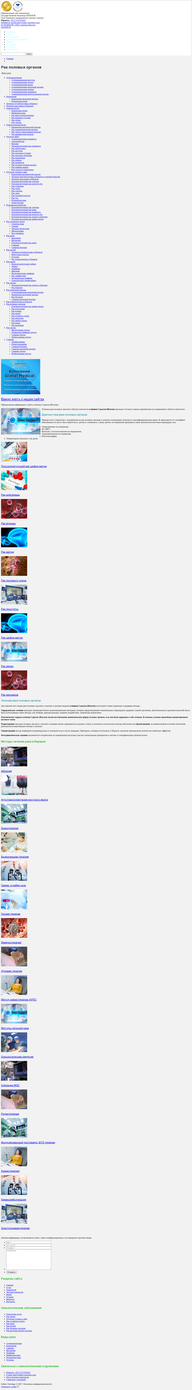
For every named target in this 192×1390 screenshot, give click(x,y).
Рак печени (16, 160)
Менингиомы (17, 231)
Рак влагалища (18, 309)
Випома (15, 144)
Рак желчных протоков (21, 155)
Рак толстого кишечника (22, 170)
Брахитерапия (9, 828)
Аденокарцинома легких (22, 82)
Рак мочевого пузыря (20, 118)
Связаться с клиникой (16, 1379)
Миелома (15, 271)
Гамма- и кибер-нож (13, 885)
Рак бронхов (16, 287)
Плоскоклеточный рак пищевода (26, 146)
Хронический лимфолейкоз (23, 280)
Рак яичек (15, 323)
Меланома (16, 240)
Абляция (6, 771)
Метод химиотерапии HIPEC (19, 999)
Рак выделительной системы (19, 1331)
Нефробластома (18, 113)
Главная (10, 31)
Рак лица (15, 193)
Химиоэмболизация (13, 1199)
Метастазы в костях (20, 254)
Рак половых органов (15, 304)
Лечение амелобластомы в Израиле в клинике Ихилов (35, 177)
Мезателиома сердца (20, 330)
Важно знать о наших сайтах (22, 399)
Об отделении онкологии (17, 1377)
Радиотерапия (10, 1113)
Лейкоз (14, 266)
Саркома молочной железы (23, 299)
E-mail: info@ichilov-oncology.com (21, 1375)
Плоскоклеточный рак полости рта (27, 184)
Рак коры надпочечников (22, 115)
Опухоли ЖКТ (12, 137)
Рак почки (16, 120)
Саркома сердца (18, 335)
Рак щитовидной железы (22, 134)
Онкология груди (14, 1314)
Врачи (9, 41)
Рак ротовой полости (20, 195)
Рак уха (14, 198)
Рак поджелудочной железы (23, 165)
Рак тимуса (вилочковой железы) (26, 132)
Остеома (15, 257)
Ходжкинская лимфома (21, 278)
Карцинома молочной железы (24, 99)
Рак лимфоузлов (18, 276)
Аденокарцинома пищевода (23, 92)
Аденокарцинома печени (22, 89)
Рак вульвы (16, 311)
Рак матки (16, 313)
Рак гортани (16, 191)
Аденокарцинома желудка (23, 80)
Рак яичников (17, 325)
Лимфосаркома (18, 342)
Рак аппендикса (18, 148)
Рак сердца (11, 328)
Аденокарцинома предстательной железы (30, 94)
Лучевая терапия (11, 971)
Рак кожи (10, 236)
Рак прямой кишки (19, 167)
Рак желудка (16, 151)
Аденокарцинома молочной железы (27, 87)
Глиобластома (17, 224)
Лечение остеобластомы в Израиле (21, 103)
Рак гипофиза (17, 233)
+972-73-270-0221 (18, 20)
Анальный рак (17, 141)
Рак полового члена (20, 316)
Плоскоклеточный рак (16, 205)
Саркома (15, 245)
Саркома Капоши (19, 247)
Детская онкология (16, 39)
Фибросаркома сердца (21, 337)
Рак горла (15, 188)
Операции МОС (10, 1085)
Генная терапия (10, 913)
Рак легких (11, 283)
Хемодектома (17, 203)
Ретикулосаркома (19, 344)
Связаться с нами (8, 1387)
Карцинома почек (19, 101)
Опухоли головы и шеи (16, 172)
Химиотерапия (10, 1171)
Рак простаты (17, 318)
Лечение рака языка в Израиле (19, 106)
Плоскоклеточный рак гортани (25, 181)
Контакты (11, 49)
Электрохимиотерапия (15, 1228)
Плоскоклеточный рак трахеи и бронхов (29, 217)
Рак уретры (16, 122)
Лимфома (15, 269)
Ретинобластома (18, 200)
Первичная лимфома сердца (23, 332)
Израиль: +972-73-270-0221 (18, 1372)
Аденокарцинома (14, 78)
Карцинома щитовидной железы (26, 127)
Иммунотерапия (11, 942)
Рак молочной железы (16, 290)
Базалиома (16, 238)
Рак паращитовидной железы (24, 129)
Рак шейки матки (19, 320)
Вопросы (11, 46)
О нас (9, 34)
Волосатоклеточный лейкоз (23, 264)
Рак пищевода (17, 162)
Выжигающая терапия (15, 856)
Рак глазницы (17, 186)
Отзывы (10, 44)
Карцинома (11, 96)
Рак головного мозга (15, 221)
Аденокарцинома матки (22, 85)
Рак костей (11, 250)
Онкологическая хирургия (17, 1056)
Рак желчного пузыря (21, 153)
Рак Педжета (17, 297)
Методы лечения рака (15, 1028)
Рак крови (10, 262)
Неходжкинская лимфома (22, 273)
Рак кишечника (18, 158)
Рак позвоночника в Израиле (24, 259)
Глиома (14, 226)
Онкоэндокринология (16, 125)
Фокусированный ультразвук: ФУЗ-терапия (28, 1142)
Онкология (12, 36)
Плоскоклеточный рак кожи (23, 210)
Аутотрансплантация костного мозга (24, 799)
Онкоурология (12, 108)
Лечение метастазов (20, 228)
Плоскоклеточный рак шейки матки (27, 219)
